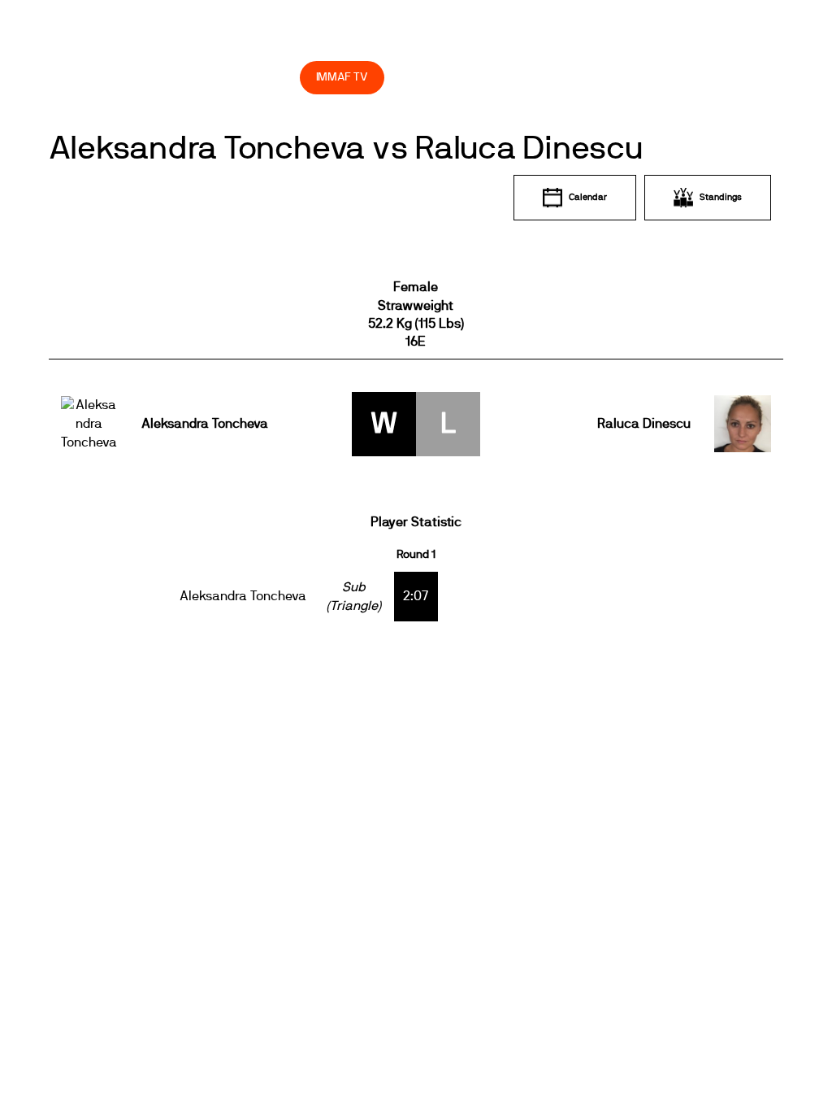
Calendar (588, 197)
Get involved (421, 41)
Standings (721, 197)
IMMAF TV (342, 77)
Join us (524, 41)
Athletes (616, 41)
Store (272, 77)
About (320, 41)
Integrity (184, 77)
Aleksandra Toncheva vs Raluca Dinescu (346, 149)
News (178, 41)
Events (235, 41)
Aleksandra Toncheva (204, 423)
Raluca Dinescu (644, 423)
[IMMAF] (105, 42)
